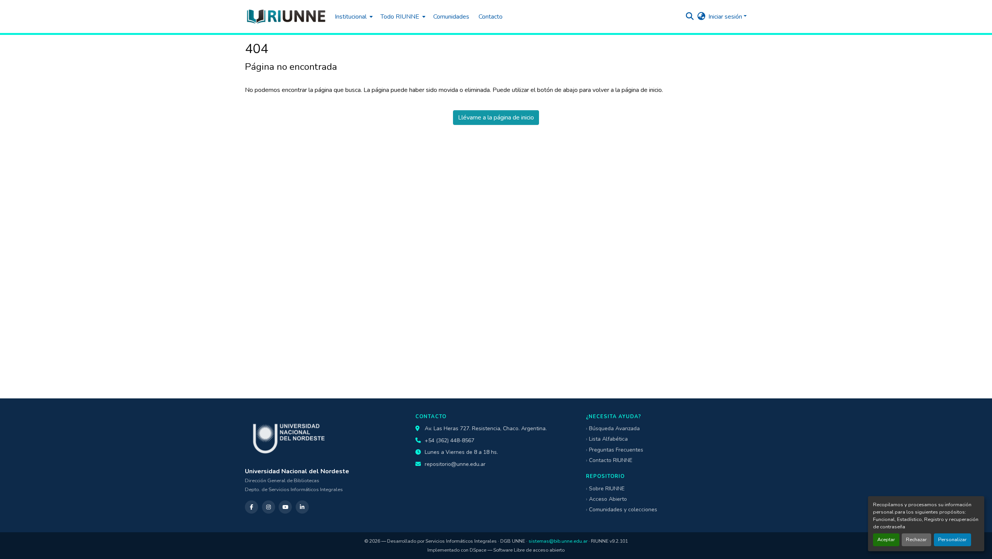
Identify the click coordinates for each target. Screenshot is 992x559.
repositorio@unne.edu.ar (455, 464)
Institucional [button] (351, 16)
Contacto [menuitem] (491, 16)
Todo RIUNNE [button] (400, 16)
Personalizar (952, 539)
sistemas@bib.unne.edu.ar (558, 541)
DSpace (478, 550)
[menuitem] (353, 16)
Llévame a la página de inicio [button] (496, 117)
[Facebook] (251, 507)
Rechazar (916, 539)
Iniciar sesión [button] (726, 16)
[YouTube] (285, 507)
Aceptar (886, 539)
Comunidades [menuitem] (451, 16)
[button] (286, 16)
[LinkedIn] (302, 507)
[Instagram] (268, 507)
